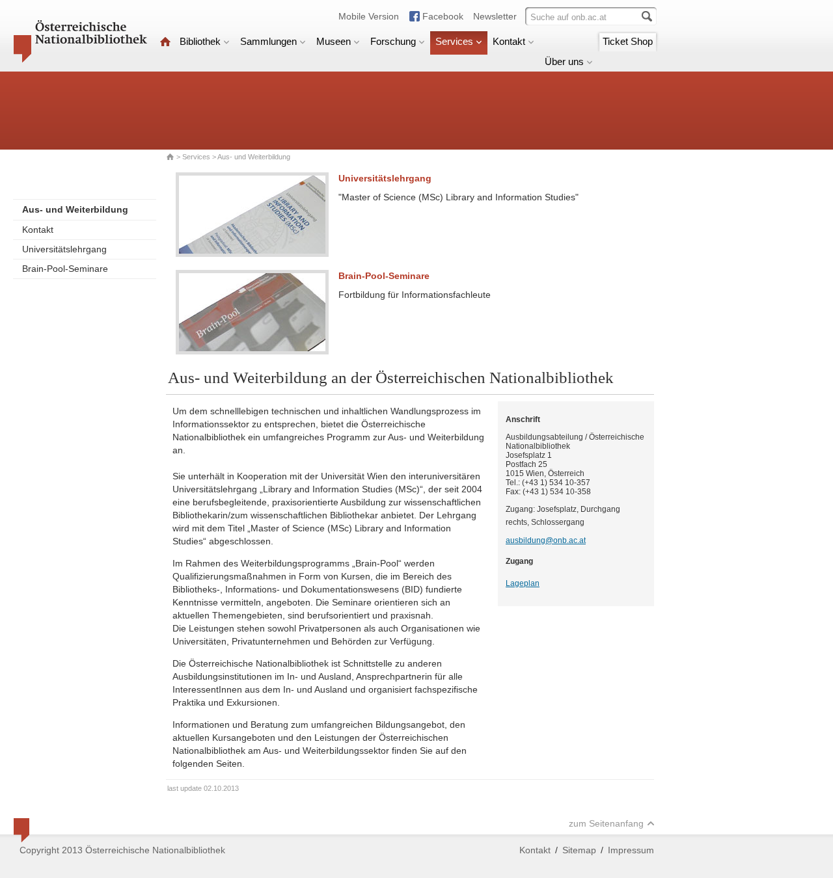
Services (454, 41)
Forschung (393, 41)
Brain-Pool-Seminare (65, 268)
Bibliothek (200, 41)
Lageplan (522, 583)
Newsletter (495, 16)
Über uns (564, 61)
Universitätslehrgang (64, 249)
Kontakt (509, 41)
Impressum (631, 850)
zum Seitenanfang (606, 823)
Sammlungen (268, 41)
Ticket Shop (628, 41)
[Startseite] (165, 41)
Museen (333, 41)
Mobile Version (368, 16)
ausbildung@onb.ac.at (546, 540)
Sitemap (579, 850)
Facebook (442, 16)
